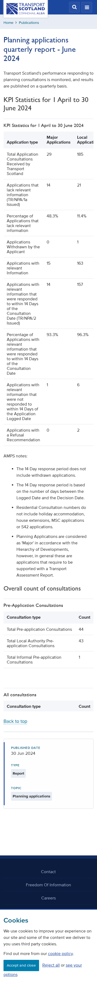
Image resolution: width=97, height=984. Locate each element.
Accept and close (21, 965)
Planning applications (31, 796)
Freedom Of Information (48, 884)
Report (18, 773)
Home (8, 23)
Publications (29, 23)
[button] (74, 7)
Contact (48, 871)
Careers (48, 897)
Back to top (15, 721)
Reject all (51, 965)
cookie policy (60, 953)
